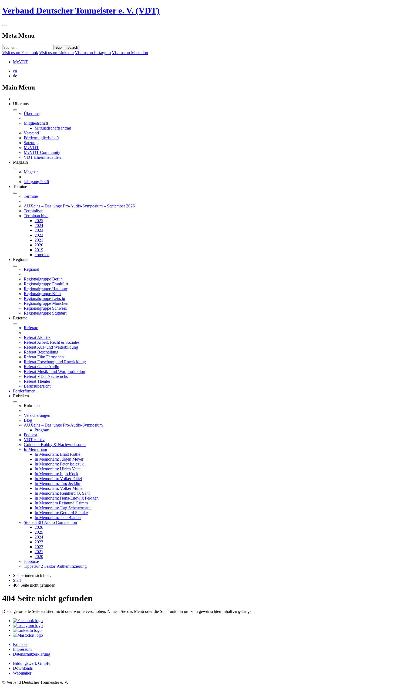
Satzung (31, 142)
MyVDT (20, 62)
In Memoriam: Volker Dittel (58, 478)
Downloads (23, 668)
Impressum (22, 649)
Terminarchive (36, 215)
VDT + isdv (34, 439)
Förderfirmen (24, 391)
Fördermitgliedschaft (41, 138)
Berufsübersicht (37, 386)
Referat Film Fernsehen (44, 357)
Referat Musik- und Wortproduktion (54, 371)
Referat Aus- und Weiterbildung (51, 347)
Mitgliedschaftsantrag (53, 128)
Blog (28, 420)
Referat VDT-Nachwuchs (46, 376)
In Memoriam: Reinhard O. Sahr (62, 493)
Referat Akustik (37, 337)
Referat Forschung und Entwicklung (55, 361)
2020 (39, 245)
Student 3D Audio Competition (50, 522)
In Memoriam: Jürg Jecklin (57, 483)
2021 (39, 240)
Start (17, 580)
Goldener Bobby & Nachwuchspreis (55, 444)
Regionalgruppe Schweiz (45, 308)
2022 (39, 235)
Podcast (30, 434)
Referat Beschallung (41, 352)
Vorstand (31, 133)
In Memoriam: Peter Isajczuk (59, 464)
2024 (39, 225)
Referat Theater (37, 381)
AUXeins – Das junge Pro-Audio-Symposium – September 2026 (79, 206)
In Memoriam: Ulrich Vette (57, 469)
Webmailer (22, 673)
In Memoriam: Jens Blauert (58, 517)
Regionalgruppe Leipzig (44, 298)
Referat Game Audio (41, 366)
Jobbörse (31, 561)
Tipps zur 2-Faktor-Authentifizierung (55, 566)
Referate (31, 327)
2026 (39, 527)
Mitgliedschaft (36, 123)
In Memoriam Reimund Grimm (61, 503)
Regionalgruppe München (46, 303)
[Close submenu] (15, 110)
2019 (39, 249)
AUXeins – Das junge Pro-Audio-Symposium (63, 425)
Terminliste (33, 211)
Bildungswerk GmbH (31, 663)
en (15, 71)
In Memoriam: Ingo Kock (56, 473)
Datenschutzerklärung (31, 654)
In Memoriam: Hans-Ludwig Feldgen (67, 498)
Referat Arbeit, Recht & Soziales (51, 342)
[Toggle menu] (4, 25)
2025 (39, 220)
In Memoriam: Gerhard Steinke (61, 512)
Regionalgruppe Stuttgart (45, 313)
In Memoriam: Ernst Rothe (57, 454)
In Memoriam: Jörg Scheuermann (63, 508)
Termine (31, 196)
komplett (42, 254)
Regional (31, 269)
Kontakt (20, 644)
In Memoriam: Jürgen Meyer (59, 459)
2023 (39, 230)
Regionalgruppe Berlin (43, 279)
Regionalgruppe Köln (42, 293)
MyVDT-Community (42, 152)
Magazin (31, 172)
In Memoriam (35, 449)
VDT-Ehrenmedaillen (42, 157)
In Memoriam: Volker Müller (59, 488)
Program (42, 430)
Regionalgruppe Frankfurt (46, 284)
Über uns (31, 113)
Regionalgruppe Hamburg (46, 288)
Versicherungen (37, 415)
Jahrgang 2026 (36, 181)
